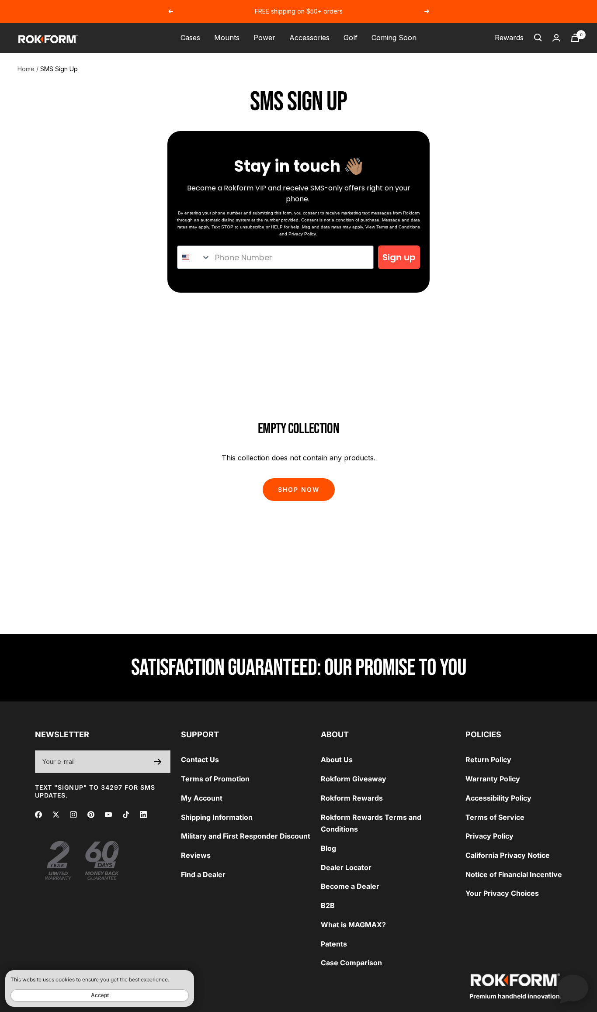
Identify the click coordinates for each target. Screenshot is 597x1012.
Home (26, 69)
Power (264, 37)
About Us (337, 759)
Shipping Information (217, 817)
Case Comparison (351, 962)
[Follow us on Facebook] (38, 815)
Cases (190, 37)
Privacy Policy (302, 233)
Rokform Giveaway (353, 778)
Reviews (196, 855)
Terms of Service (494, 817)
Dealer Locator (346, 867)
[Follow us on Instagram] (73, 815)
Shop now (298, 489)
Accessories (309, 37)
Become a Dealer (350, 886)
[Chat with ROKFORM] (573, 988)
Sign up (399, 257)
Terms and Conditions (398, 227)
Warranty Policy (492, 778)
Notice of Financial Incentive (513, 874)
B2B (328, 905)
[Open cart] (575, 38)
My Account (201, 798)
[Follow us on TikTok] (125, 815)
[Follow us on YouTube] (108, 815)
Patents (334, 943)
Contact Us (200, 759)
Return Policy (488, 759)
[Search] (538, 37)
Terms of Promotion (215, 778)
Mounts (226, 37)
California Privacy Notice (507, 855)
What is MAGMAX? (353, 924)
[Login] (556, 37)
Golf (351, 37)
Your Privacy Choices (502, 893)
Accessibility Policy (498, 798)
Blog (328, 848)
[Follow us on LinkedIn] (143, 815)
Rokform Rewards (352, 798)
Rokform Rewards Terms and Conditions (371, 823)
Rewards (509, 37)
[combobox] (194, 257)
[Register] (158, 762)
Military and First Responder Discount (245, 836)
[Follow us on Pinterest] (90, 815)
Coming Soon (394, 37)
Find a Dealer (203, 874)
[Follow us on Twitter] (55, 815)
